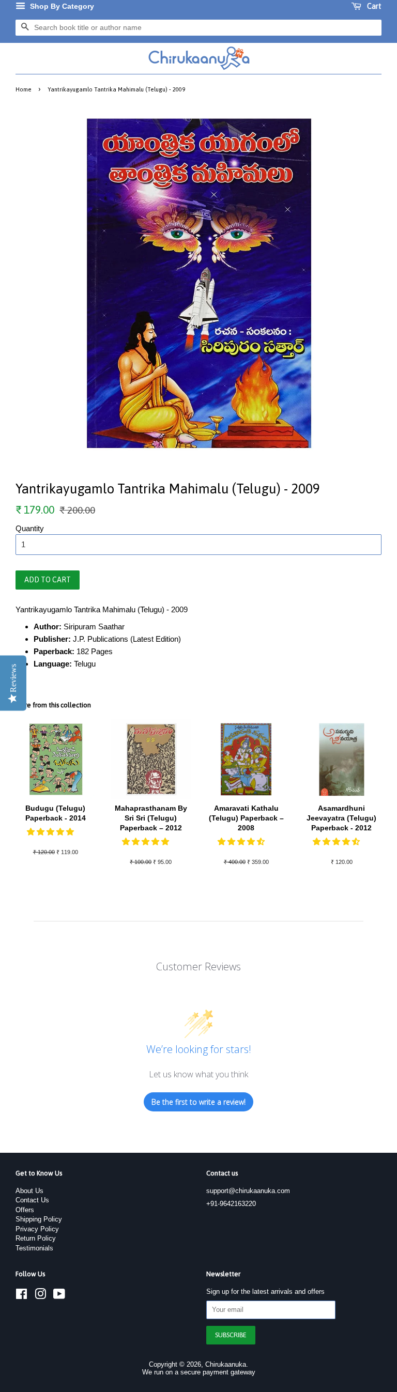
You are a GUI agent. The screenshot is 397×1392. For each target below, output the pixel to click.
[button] (51, 831)
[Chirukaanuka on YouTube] (59, 1296)
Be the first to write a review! (198, 1102)
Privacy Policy (37, 1229)
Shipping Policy (39, 1219)
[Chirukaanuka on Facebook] (21, 1296)
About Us (29, 1191)
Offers (25, 1210)
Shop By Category (61, 6)
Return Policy (36, 1238)
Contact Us (32, 1200)
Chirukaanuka (225, 1364)
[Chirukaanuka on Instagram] (40, 1296)
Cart (373, 6)
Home (24, 89)
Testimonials (34, 1248)
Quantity (30, 528)
